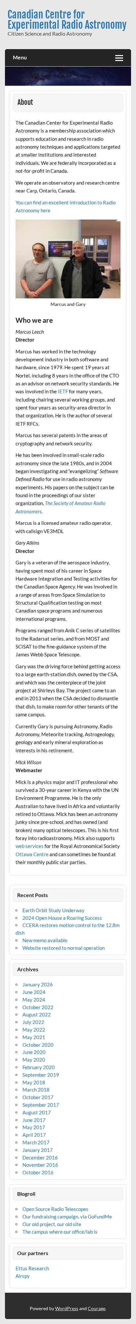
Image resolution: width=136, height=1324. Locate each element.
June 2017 (34, 1120)
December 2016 (40, 1157)
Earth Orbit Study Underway (53, 910)
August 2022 (36, 1014)
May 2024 (33, 1000)
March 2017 (36, 1142)
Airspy (23, 1276)
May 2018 (33, 1082)
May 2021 (33, 1037)
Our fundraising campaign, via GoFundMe (67, 1216)
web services (30, 846)
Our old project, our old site (51, 1224)
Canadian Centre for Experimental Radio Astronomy (67, 19)
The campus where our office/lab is (59, 1232)
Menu (20, 57)
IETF (63, 391)
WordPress (66, 1308)
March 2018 (36, 1090)
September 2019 (40, 1075)
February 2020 (38, 1067)
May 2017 (33, 1127)
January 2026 (37, 984)
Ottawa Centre (32, 854)
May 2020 (33, 1060)
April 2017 (34, 1135)
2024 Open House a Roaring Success (62, 918)
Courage (96, 1308)
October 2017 (37, 1097)
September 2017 (40, 1105)
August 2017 (36, 1112)
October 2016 (37, 1172)
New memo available (44, 940)
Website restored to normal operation (63, 948)
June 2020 (34, 1052)
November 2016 (40, 1165)
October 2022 (37, 1007)
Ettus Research (32, 1268)
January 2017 (37, 1150)
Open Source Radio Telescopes (55, 1209)
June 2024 (34, 992)
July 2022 (33, 1022)
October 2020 (37, 1045)
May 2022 (33, 1030)
